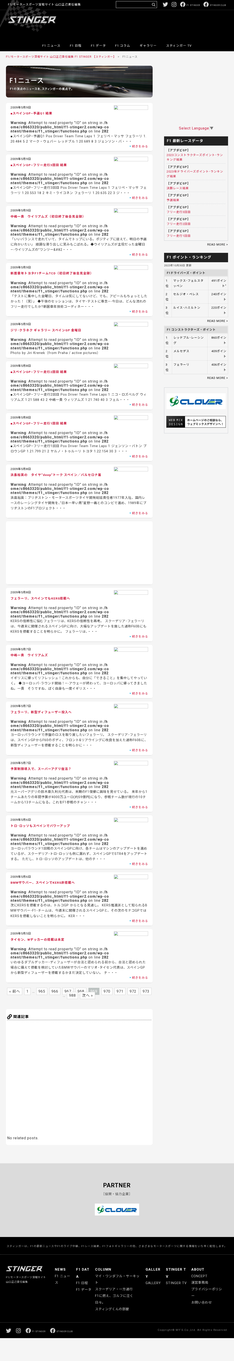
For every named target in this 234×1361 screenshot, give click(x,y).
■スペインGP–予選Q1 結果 (31, 113)
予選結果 (173, 200)
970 (107, 991)
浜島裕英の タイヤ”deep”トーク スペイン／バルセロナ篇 (56, 475)
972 (133, 991)
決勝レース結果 (178, 188)
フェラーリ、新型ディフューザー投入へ (41, 712)
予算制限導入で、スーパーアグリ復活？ (41, 769)
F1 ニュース (51, 45)
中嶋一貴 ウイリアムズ (29, 655)
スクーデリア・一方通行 (114, 1289)
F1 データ (98, 45)
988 (72, 995)
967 (67, 991)
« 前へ (14, 991)
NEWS (60, 1269)
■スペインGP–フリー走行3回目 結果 (39, 165)
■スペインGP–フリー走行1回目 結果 (39, 423)
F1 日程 (76, 45)
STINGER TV (176, 1283)
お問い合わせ (201, 1302)
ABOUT (197, 1269)
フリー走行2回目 (179, 224)
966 (54, 991)
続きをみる (140, 146)
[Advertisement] (143, 24)
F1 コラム (122, 45)
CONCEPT (199, 1276)
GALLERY (153, 1283)
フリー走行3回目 (179, 212)
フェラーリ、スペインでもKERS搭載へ (40, 598)
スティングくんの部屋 (112, 1309)
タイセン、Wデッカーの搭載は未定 (37, 939)
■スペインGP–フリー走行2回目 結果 (39, 372)
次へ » (87, 995)
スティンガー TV (179, 45)
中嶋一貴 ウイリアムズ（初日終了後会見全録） (48, 216)
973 (146, 991)
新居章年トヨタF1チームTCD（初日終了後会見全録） (52, 273)
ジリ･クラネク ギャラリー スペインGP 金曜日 (46, 330)
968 (80, 991)
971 (120, 991)
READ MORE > (217, 244)
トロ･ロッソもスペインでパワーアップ (40, 826)
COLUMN (103, 1269)
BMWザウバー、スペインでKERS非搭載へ (43, 882)
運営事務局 (199, 1283)
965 (41, 991)
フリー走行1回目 (179, 236)
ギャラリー (148, 45)
